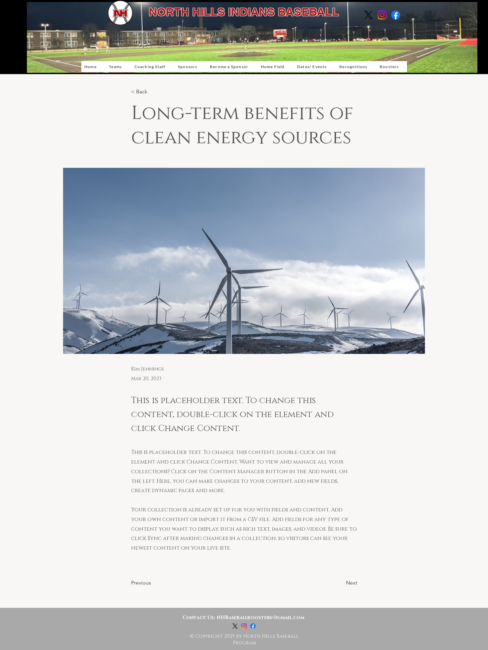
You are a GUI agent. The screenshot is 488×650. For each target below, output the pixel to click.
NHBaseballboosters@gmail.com (260, 617)
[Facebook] (396, 15)
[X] (368, 15)
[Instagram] (382, 15)
